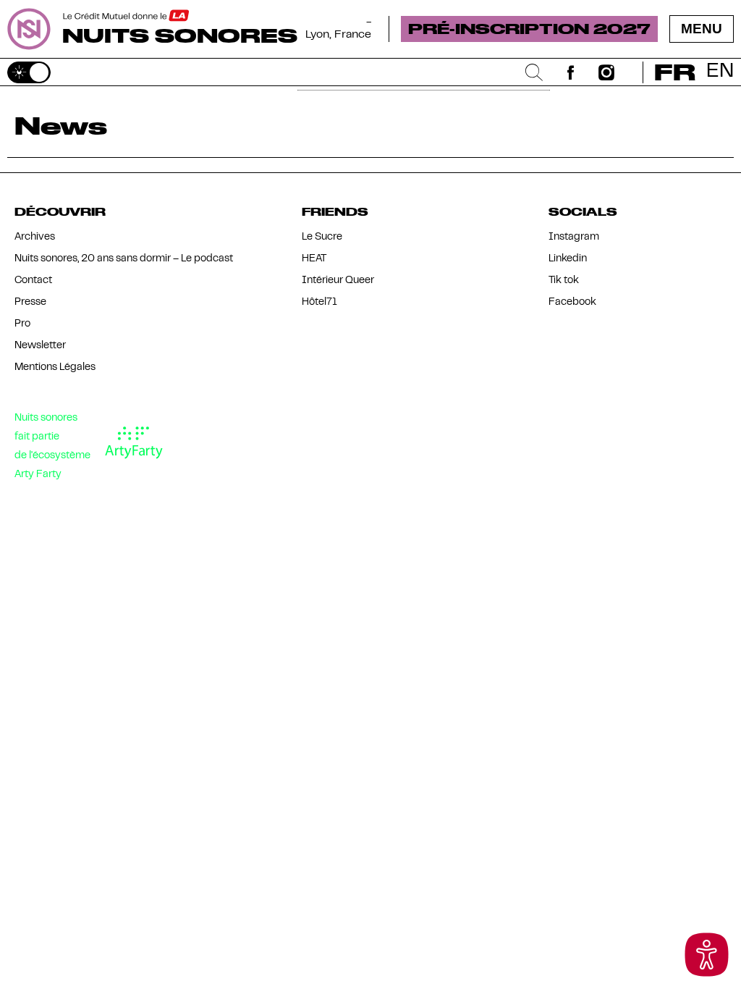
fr (674, 72)
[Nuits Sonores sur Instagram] (606, 72)
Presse (30, 302)
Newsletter (40, 345)
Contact (33, 280)
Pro (22, 324)
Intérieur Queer (338, 280)
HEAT (314, 259)
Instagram (574, 237)
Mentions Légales (55, 367)
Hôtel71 (319, 302)
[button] (706, 954)
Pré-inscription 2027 (529, 28)
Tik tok (564, 280)
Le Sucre (322, 237)
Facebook (572, 302)
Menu (701, 28)
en (720, 72)
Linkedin (568, 259)
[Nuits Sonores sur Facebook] (570, 72)
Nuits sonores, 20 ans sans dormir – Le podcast (123, 259)
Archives (34, 237)
